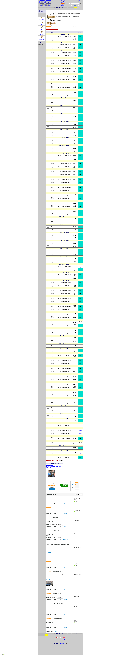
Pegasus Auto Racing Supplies (60, 639)
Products (42, 7)
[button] (49, 583)
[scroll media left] (47, 473)
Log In (75, 1)
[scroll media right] (55, 473)
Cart (80, 1)
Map (64, 7)
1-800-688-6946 (61, 643)
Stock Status (80, 32)
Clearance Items (46, 7)
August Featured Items (51, 7)
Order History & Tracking (41, 12)
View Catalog (65, 633)
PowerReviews (59, 478)
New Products (57, 7)
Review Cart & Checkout (41, 11)
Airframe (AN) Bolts (49, 465)
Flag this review (65, 503)
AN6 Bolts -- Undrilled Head (50, 467)
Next (73, 631)
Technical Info (61, 7)
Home (39, 7)
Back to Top (55, 631)
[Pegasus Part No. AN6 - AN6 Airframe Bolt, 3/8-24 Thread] (51, 20)
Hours (66, 7)
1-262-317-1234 (65, 644)
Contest (73, 633)
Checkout (75, 7)
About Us (72, 7)
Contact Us (69, 7)
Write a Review (52, 489)
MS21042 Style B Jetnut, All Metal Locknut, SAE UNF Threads (42, 39)
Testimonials (69, 633)
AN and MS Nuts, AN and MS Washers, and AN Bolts (54, 466)
